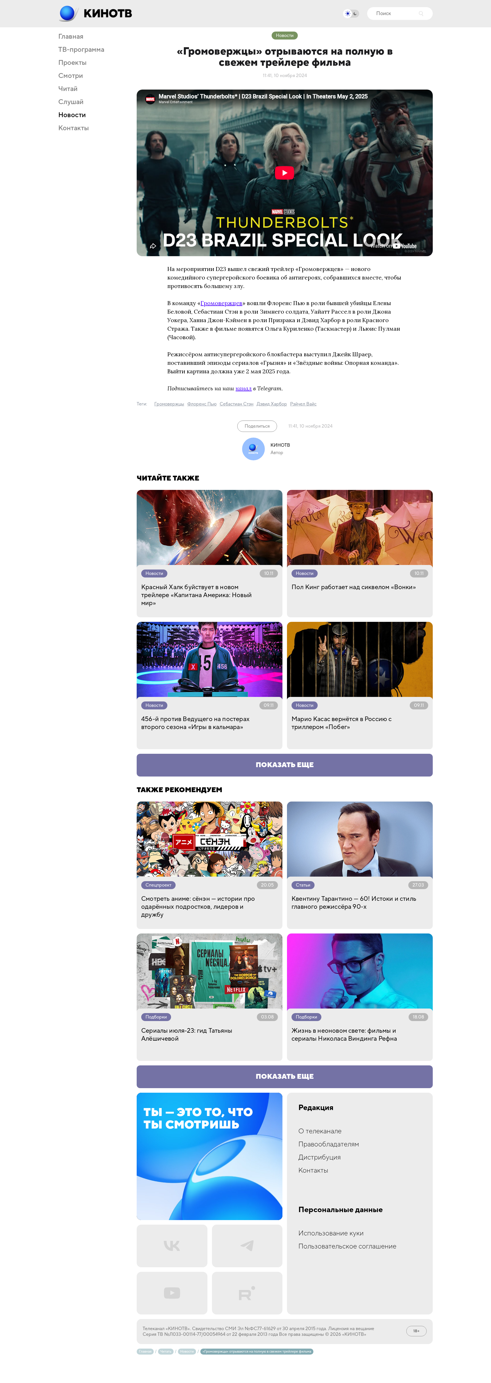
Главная (70, 36)
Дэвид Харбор (272, 404)
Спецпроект (158, 885)
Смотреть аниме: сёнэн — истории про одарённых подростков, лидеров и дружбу (198, 907)
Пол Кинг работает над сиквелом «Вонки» (354, 587)
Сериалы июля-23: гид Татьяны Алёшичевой (186, 1035)
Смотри (70, 76)
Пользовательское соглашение (347, 1246)
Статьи (303, 885)
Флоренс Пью (202, 404)
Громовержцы (169, 404)
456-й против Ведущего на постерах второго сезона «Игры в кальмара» (195, 723)
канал (244, 388)
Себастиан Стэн (236, 404)
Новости (72, 115)
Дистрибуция (319, 1157)
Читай (68, 89)
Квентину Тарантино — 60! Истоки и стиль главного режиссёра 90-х (354, 903)
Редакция (316, 1107)
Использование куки (331, 1233)
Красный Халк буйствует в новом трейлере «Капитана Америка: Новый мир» (196, 595)
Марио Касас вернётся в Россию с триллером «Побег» (342, 723)
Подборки (156, 1017)
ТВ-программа (81, 49)
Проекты (72, 63)
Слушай (71, 102)
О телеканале (320, 1131)
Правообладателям (328, 1144)
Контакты (73, 128)
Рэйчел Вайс (303, 404)
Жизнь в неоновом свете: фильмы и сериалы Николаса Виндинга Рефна (344, 1035)
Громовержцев (221, 303)
